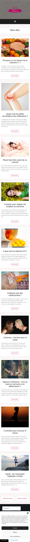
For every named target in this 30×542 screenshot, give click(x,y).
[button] (27, 513)
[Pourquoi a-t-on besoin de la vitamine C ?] (15, 47)
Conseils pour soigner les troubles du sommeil (15, 205)
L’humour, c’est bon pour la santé (15, 338)
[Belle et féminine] (15, 9)
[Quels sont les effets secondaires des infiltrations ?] (15, 96)
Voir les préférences (15, 536)
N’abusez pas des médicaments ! (15, 294)
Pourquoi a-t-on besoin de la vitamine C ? (15, 61)
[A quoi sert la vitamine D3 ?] (15, 238)
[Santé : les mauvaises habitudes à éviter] (15, 462)
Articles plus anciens (8, 498)
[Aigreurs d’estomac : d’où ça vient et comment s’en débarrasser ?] (15, 369)
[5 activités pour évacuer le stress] (15, 416)
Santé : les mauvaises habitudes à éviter (15, 475)
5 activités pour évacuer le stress (15, 432)
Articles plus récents (22, 498)
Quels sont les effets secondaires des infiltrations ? (15, 115)
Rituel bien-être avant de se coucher (15, 161)
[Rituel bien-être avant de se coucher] (15, 147)
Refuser (15, 532)
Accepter (15, 528)
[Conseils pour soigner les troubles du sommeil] (15, 191)
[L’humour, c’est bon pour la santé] (15, 324)
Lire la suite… (15, 75)
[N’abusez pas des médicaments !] (15, 280)
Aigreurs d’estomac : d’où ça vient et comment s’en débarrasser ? (15, 384)
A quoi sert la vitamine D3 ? (15, 251)
